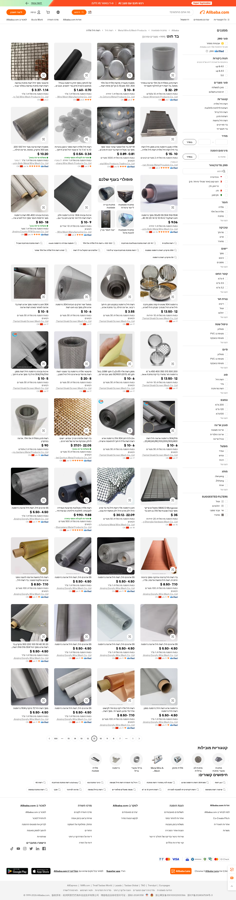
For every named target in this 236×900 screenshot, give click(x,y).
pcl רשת (218, 782)
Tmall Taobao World (102, 885)
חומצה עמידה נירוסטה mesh (61, 243)
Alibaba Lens (212, 871)
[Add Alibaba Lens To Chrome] (181, 871)
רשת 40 (39, 782)
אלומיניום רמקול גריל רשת (85, 250)
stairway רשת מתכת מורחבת (65, 782)
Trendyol (152, 885)
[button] (90, 12)
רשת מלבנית (168, 243)
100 (55, 738)
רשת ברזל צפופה (95, 790)
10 (101, 738)
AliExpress (72, 885)
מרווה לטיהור (73, 790)
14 (75, 738)
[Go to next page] (49, 738)
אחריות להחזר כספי (174, 818)
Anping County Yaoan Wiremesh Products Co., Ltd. (159, 96)
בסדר (189, 142)
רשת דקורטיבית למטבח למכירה (182, 790)
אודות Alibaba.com (220, 805)
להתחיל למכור (39, 818)
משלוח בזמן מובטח (175, 824)
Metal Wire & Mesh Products (132, 30)
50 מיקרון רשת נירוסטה (163, 257)
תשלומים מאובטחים (174, 812)
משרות (226, 830)
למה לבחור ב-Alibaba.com (217, 812)
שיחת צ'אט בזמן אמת (81, 818)
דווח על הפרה (85, 842)
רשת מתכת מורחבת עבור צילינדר (121, 250)
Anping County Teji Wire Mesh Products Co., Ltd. (29, 96)
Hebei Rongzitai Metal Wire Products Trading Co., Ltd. (116, 163)
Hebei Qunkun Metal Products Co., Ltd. (73, 457)
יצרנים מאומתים (130, 812)
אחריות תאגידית (222, 824)
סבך (55, 790)
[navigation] (205, 385)
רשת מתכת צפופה (36, 790)
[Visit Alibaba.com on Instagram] (25, 849)
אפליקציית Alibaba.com (66, 871)
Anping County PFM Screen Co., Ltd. (30, 231)
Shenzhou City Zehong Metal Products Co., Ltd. (116, 96)
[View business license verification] (147, 895)
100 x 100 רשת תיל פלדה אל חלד (97, 243)
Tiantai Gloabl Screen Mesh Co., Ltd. (160, 318)
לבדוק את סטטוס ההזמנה (34, 824)
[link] (232, 869)
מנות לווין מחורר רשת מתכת (159, 782)
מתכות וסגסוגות (159, 30)
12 (88, 738)
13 (81, 738)
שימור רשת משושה (213, 790)
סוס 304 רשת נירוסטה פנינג (193, 782)
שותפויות (41, 836)
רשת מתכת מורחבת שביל (27, 243)
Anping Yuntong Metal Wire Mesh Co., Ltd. (116, 524)
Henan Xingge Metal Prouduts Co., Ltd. (159, 165)
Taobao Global (131, 885)
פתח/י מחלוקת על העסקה (79, 824)
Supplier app (113, 871)
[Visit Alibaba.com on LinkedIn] (37, 849)
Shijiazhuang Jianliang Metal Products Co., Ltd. (29, 452)
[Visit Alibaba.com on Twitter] (31, 849)
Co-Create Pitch (221, 818)
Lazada (118, 885)
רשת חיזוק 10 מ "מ (150, 790)
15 (69, 738)
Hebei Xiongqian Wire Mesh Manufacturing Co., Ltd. (73, 232)
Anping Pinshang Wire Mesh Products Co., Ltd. (73, 163)
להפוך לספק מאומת (36, 830)
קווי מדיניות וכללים (175, 842)
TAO (143, 885)
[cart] (47, 12)
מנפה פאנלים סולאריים (122, 790)
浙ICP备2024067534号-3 (200, 895)
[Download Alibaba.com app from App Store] (41, 871)
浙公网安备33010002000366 (170, 895)
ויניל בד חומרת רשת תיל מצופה (123, 782)
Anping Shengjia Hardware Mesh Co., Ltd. (159, 521)
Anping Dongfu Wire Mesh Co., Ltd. (30, 518)
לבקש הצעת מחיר (129, 818)
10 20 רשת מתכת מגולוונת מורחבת (137, 243)
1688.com (85, 885)
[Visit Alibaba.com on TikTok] (12, 849)
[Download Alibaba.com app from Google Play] (17, 871)
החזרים (88, 830)
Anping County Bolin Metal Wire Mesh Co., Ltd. (29, 163)
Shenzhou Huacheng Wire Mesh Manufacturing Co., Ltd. (73, 96)
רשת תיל (109, 30)
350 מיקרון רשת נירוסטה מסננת (159, 250)
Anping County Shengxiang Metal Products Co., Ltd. (73, 527)
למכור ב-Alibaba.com (36, 812)
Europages (164, 885)
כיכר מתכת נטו (93, 782)
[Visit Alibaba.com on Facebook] (44, 849)
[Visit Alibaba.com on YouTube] (18, 849)
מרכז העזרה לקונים (83, 812)
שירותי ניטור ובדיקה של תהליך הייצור (166, 836)
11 (94, 738)
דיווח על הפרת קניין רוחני (80, 836)
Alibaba (175, 30)
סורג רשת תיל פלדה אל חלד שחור (49, 250)
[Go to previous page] (139, 738)
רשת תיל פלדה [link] (93, 30)
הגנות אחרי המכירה (174, 830)
